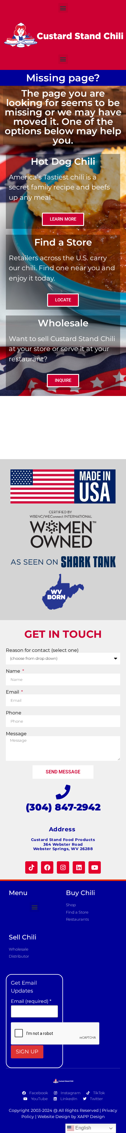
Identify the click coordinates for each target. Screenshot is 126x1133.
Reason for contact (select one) (42, 650)
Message (16, 733)
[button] (63, 8)
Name (13, 671)
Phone (13, 713)
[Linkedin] (79, 867)
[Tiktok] (31, 867)
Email (13, 692)
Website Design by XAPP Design (71, 1116)
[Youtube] (94, 867)
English (82, 1127)
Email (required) (31, 1001)
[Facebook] (47, 867)
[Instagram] (63, 867)
